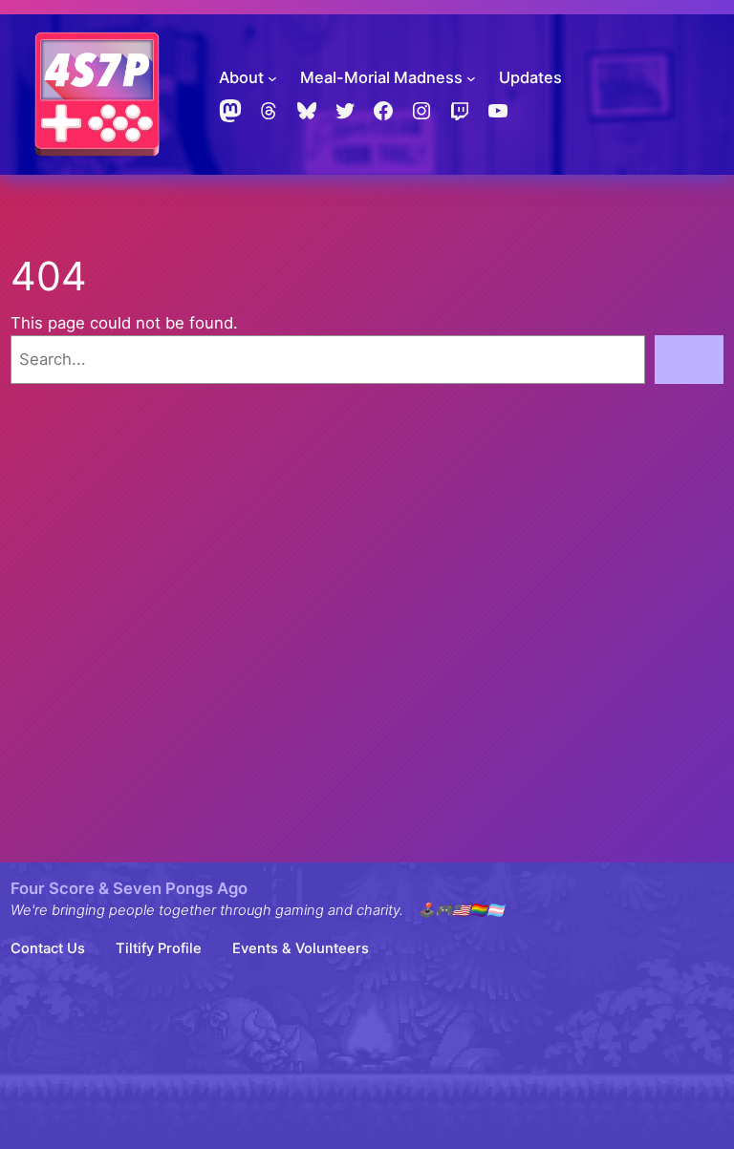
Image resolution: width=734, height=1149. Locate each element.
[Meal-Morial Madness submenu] (471, 78)
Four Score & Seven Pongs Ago (129, 888)
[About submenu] (272, 78)
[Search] (689, 359)
